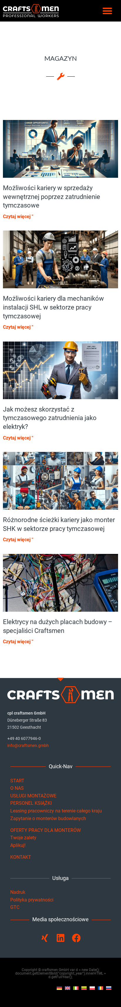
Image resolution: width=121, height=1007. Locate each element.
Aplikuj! (18, 845)
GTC (14, 907)
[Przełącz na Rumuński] (100, 988)
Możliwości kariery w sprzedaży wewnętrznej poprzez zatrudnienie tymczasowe (51, 196)
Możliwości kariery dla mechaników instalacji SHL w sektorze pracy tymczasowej (53, 307)
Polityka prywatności (31, 900)
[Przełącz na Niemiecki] (59, 988)
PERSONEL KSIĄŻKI (31, 803)
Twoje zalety (23, 837)
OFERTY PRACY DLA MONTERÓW (45, 830)
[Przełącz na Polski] (92, 988)
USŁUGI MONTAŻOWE (33, 796)
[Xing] (45, 938)
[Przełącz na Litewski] (84, 988)
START (17, 781)
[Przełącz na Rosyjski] (109, 988)
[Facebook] (76, 938)
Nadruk (17, 892)
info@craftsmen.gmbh (28, 745)
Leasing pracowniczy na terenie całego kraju (56, 811)
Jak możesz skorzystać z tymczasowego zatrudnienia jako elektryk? (50, 418)
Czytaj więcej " (18, 216)
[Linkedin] (60, 938)
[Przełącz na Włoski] (76, 988)
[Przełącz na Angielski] (67, 988)
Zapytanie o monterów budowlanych (48, 818)
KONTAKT (20, 857)
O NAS (17, 788)
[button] (107, 11)
